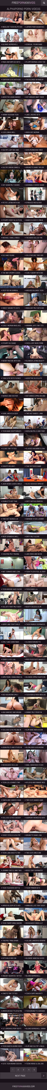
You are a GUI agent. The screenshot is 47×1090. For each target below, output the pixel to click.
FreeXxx (23, 2)
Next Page (20, 1075)
